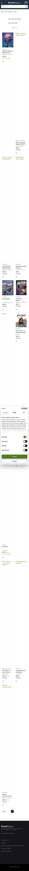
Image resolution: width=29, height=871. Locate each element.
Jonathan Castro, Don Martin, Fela (10, 302)
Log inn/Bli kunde (5, 840)
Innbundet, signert (20, 140)
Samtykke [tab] (5, 412)
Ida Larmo (18, 334)
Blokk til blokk (6, 299)
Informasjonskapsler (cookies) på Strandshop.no (12, 845)
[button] (1, 2)
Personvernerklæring (6, 848)
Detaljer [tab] (14, 412)
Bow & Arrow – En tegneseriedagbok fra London (21, 332)
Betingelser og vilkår (6, 851)
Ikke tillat (14, 461)
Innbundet (4, 49)
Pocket (4, 544)
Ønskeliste (3, 842)
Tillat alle (14, 456)
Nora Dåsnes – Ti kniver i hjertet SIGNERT (6, 672)
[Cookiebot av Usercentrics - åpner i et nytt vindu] (21, 408)
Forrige (4, 811)
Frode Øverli (19, 674)
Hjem (2, 11)
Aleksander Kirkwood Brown (8, 54)
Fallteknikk (5, 546)
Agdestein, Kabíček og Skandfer (9, 269)
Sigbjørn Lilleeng (19, 146)
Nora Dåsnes (5, 674)
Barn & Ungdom (8, 11)
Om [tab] (24, 412)
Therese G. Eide (19, 269)
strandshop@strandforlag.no (7, 833)
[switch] (25, 441)
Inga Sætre (4, 550)
